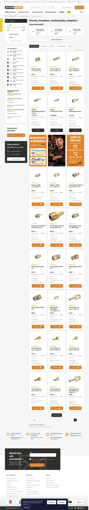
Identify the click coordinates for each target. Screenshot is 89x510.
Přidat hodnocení (12, 135)
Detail (38, 130)
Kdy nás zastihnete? (51, 483)
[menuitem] (11, 12)
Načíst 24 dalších (56, 415)
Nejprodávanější (61, 46)
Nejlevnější (44, 46)
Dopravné (9, 485)
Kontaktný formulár (16, 159)
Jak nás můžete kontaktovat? (53, 485)
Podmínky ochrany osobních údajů (14, 491)
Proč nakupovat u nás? (12, 478)
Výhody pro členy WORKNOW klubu (12, 1)
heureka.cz (8, 482)
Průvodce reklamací (11, 493)
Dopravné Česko (36, 1)
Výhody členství (30, 478)
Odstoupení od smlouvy (12, 496)
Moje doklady (30, 487)
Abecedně (70, 46)
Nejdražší (51, 46)
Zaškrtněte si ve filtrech (35, 426)
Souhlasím (61, 502)
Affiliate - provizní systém (52, 487)
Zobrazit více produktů (56, 39)
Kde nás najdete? (50, 480)
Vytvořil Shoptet (69, 508)
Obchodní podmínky (26, 1)
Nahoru (35, 419)
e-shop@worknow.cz (16, 151)
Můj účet (29, 483)
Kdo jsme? (49, 478)
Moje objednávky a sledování (33, 485)
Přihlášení (29, 480)
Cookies (25, 501)
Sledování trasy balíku (12, 487)
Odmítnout (51, 502)
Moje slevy (29, 489)
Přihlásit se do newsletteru (37, 465)
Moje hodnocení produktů (32, 491)
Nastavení (27, 507)
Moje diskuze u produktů (32, 493)
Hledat (52, 7)
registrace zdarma (36, 480)
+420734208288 (15, 154)
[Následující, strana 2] (78, 419)
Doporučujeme (34, 46)
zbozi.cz (17, 480)
